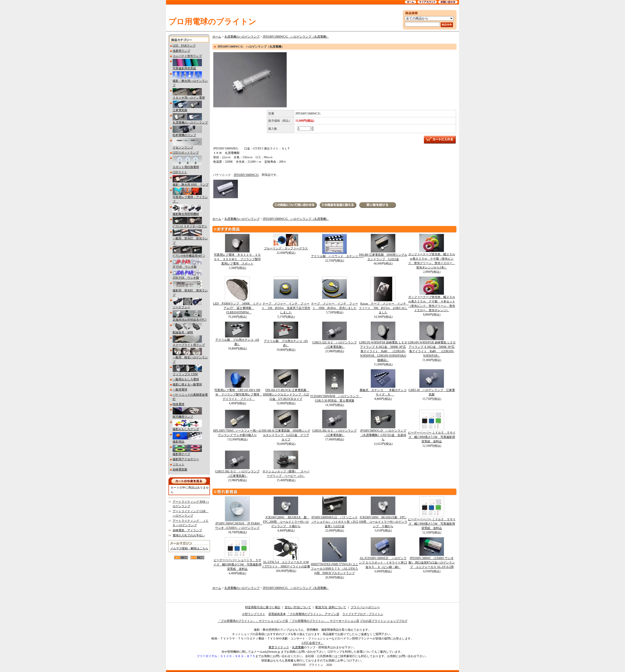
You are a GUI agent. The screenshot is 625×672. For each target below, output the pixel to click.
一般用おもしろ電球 (186, 379)
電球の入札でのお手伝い (189, 535)
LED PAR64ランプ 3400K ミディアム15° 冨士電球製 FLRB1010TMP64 (237, 308)
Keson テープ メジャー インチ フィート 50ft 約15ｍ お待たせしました (384, 308)
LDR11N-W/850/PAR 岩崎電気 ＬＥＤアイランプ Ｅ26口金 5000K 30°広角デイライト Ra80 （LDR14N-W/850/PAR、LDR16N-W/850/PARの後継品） (383, 351)
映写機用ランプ (183, 416)
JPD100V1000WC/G (246, 175)
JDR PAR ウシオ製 (186, 277)
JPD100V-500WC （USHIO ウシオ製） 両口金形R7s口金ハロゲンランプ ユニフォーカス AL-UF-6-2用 (431, 562)
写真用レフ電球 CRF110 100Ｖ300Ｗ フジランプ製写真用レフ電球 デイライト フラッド (238, 394)
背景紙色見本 (277, 614)
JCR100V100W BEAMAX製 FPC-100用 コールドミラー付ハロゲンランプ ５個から (383, 522)
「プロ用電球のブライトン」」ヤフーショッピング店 (253, 621)
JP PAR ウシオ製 (185, 266)
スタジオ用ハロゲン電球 (189, 97)
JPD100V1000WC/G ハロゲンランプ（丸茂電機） (296, 36)
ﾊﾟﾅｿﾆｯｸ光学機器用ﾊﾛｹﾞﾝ (189, 255)
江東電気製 (180, 110)
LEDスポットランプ (186, 152)
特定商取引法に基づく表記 (262, 607)
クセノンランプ (183, 147)
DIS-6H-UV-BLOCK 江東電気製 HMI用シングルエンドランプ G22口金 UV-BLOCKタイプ (286, 394)
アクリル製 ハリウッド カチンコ (337, 256)
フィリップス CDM (185, 374)
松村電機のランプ (184, 135)
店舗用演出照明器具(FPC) (189, 319)
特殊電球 (178, 404)
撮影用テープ (181, 454)
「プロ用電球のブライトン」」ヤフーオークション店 (324, 621)
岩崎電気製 (180, 469)
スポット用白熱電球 (186, 167)
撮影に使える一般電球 (187, 384)
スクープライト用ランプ (189, 345)
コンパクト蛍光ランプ (187, 56)
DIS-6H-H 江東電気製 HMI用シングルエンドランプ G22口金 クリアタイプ (286, 435)
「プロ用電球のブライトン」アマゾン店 (313, 614)
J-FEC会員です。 (313, 643)
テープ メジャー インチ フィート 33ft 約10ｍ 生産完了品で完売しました (286, 308)
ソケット (178, 464)
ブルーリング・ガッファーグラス (286, 248)
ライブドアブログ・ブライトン (362, 614)
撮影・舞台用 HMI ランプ (190, 184)
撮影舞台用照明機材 (186, 214)
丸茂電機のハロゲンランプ (190, 122)
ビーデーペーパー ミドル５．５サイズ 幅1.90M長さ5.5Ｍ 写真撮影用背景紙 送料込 (432, 437)
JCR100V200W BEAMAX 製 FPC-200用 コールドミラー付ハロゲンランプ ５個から (286, 522)
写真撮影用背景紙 (184, 68)
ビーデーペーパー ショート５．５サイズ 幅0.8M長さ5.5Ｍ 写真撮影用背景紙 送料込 (237, 564)
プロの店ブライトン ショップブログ (383, 621)
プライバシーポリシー (365, 607)
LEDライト (180, 172)
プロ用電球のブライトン (212, 21)
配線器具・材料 (183, 332)
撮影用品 (178, 441)
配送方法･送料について (330, 607)
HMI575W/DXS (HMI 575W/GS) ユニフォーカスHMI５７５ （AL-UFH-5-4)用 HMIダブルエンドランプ (334, 569)
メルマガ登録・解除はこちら (189, 548)
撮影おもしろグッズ (186, 429)
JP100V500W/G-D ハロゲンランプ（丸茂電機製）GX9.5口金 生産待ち (383, 435)
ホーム (216, 36)
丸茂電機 (298, 647)
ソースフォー (181, 307)
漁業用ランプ (181, 51)
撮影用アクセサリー (186, 459)
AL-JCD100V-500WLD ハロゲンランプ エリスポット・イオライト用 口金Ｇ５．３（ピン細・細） (383, 562)
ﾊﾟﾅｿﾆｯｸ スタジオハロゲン (190, 226)
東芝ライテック (279, 647)
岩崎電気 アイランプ (187, 530)
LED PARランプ (184, 45)
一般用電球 (180, 389)
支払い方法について (298, 607)
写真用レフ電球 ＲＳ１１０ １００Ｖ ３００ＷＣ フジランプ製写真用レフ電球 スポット (237, 259)
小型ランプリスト (253, 614)
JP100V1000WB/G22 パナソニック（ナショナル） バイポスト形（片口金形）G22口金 (334, 522)
